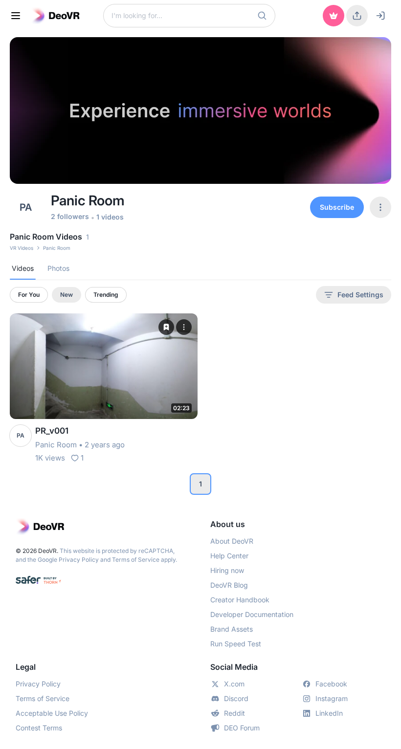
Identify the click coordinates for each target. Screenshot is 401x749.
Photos (58, 268)
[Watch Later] (166, 327)
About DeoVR (231, 541)
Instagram (331, 698)
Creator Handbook (239, 599)
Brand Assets (231, 629)
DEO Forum (242, 728)
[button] (262, 16)
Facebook (331, 684)
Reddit (234, 713)
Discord (236, 698)
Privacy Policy (79, 559)
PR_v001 (51, 431)
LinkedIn (329, 713)
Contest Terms (39, 728)
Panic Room (56, 444)
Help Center (229, 555)
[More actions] (184, 327)
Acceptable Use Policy (52, 713)
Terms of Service (135, 559)
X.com (234, 684)
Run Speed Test (235, 643)
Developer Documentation (251, 614)
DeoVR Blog (229, 585)
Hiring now (227, 570)
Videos (23, 268)
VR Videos (21, 248)
